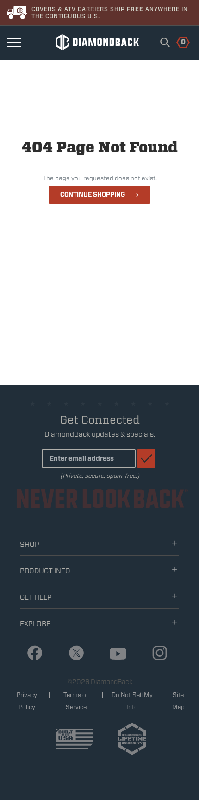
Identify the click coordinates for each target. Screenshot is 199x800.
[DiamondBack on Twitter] (73, 653)
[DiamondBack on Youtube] (115, 654)
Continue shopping (92, 194)
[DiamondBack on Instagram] (156, 653)
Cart (178, 41)
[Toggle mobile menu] (14, 42)
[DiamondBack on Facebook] (31, 653)
